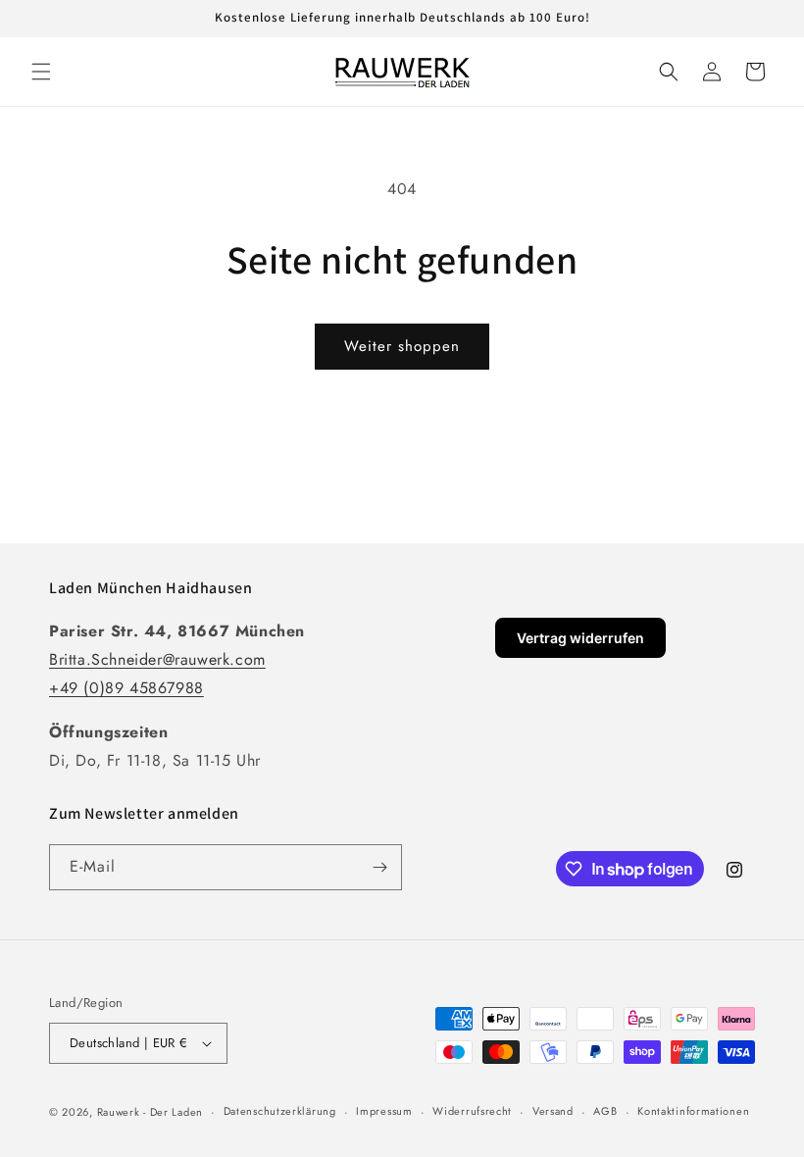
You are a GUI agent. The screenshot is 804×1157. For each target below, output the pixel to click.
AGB (605, 1111)
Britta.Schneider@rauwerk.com (157, 659)
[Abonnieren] (379, 867)
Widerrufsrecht (472, 1111)
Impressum (384, 1111)
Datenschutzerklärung (280, 1111)
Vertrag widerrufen (580, 637)
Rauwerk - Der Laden (150, 1112)
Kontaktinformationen (693, 1111)
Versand (553, 1111)
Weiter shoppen (402, 346)
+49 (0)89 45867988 (126, 688)
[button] (41, 71)
